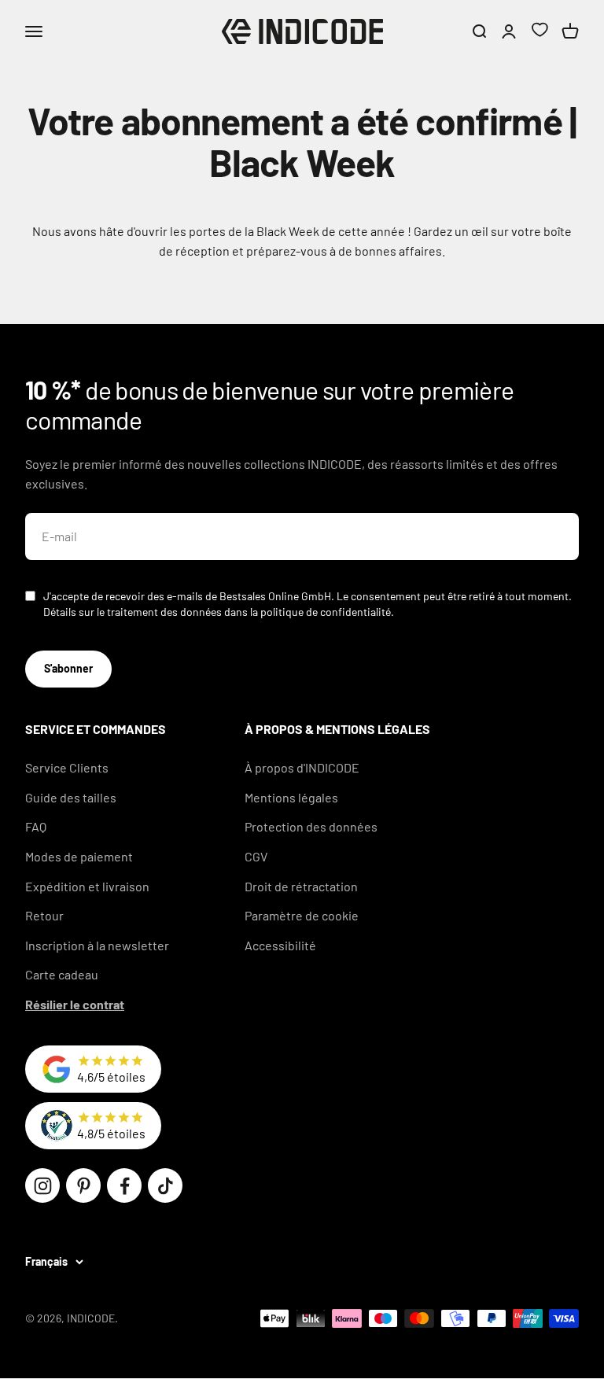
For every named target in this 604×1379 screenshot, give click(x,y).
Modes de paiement (79, 856)
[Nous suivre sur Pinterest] (83, 1185)
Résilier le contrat (74, 1004)
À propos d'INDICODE (302, 767)
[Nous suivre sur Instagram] (42, 1185)
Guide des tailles (70, 797)
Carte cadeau (61, 974)
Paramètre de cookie (302, 915)
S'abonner (68, 668)
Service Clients (67, 767)
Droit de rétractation (301, 886)
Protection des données (311, 826)
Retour (44, 915)
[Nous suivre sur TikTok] (165, 1185)
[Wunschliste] (539, 32)
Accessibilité (280, 945)
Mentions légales (291, 797)
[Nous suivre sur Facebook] (124, 1185)
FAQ (35, 826)
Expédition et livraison (87, 886)
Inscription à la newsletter (97, 945)
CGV (256, 856)
